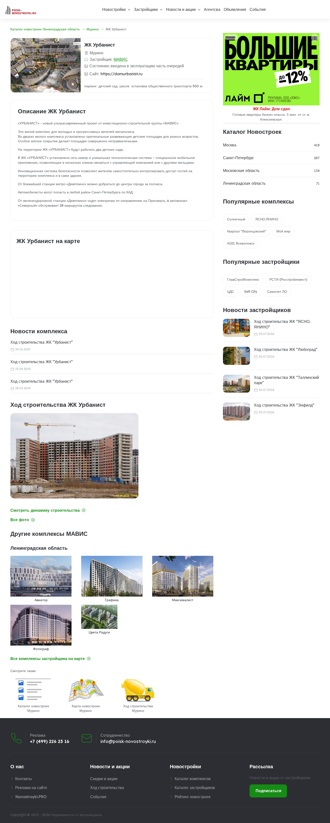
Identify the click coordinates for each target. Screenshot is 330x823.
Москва (229, 145)
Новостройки (114, 9)
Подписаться (268, 790)
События (258, 9)
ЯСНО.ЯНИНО (266, 219)
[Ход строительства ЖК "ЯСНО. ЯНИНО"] (236, 328)
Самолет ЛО (277, 291)
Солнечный (236, 219)
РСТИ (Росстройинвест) (288, 279)
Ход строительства (107, 787)
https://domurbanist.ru (121, 73)
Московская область (241, 170)
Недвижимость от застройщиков (76, 815)
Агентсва (212, 9)
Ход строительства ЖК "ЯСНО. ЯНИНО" (282, 324)
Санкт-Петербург (238, 157)
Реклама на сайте (31, 787)
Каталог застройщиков (195, 787)
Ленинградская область (244, 183)
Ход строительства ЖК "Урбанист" (41, 342)
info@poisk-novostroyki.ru (128, 741)
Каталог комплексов (193, 778)
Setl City (250, 291)
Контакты (23, 778)
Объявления (235, 9)
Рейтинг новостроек (192, 796)
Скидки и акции (103, 778)
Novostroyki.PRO (31, 796)
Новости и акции (181, 9)
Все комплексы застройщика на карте (47, 658)
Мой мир (283, 231)
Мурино (92, 29)
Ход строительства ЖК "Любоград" (285, 349)
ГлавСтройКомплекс (243, 279)
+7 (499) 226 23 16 (49, 741)
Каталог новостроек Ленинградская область (45, 29)
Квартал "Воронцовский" (246, 231)
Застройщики (146, 9)
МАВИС (121, 59)
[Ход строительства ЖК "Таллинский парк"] (236, 384)
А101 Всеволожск (240, 243)
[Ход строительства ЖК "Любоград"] (236, 356)
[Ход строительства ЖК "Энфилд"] (236, 411)
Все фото (19, 519)
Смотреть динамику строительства (45, 510)
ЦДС (230, 291)
